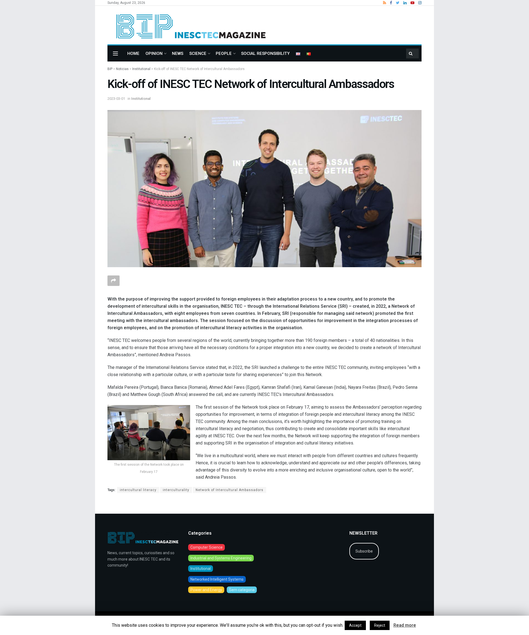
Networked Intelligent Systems (217, 579)
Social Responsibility (265, 53)
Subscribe (364, 551)
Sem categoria (242, 590)
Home (133, 53)
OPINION (154, 53)
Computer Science (206, 547)
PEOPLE (224, 53)
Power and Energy (206, 590)
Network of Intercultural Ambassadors (229, 490)
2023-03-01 (116, 99)
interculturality (176, 490)
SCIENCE (197, 53)
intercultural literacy (138, 490)
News (177, 53)
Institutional (141, 99)
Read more (404, 625)
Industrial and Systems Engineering (221, 558)
